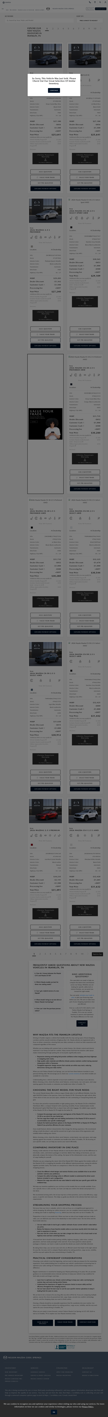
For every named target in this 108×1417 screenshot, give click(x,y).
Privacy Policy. (88, 1407)
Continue (54, 90)
